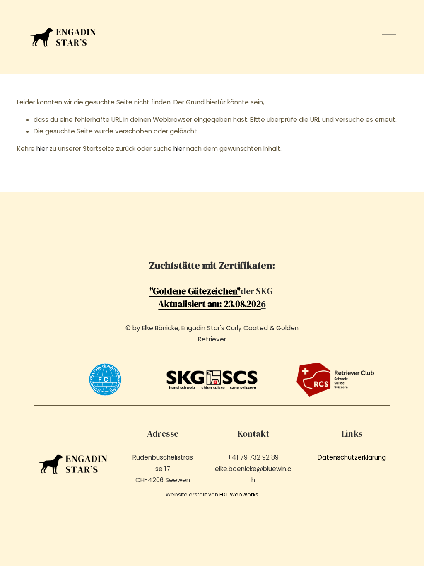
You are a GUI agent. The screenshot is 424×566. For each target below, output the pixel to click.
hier (42, 148)
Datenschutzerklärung (352, 457)
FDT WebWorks (238, 494)
